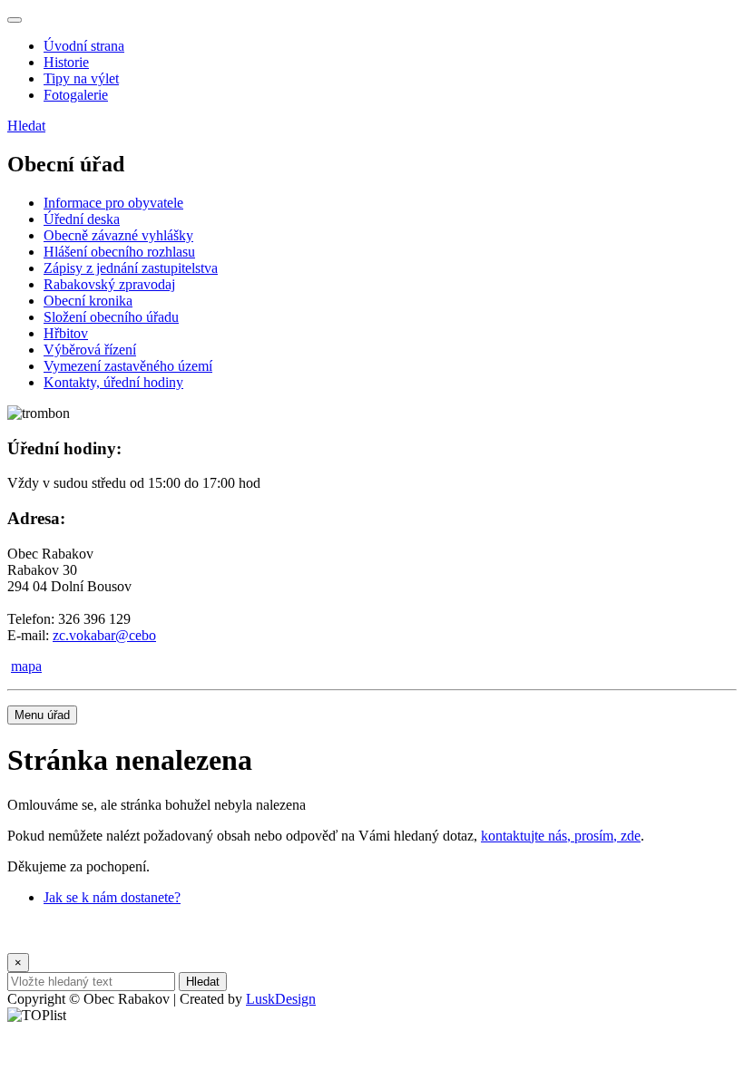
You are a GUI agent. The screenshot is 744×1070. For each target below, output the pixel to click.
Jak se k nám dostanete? (112, 897)
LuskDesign (281, 999)
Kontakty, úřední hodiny (113, 382)
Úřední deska (82, 219)
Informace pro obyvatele (113, 202)
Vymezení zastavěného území (128, 366)
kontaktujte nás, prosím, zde (561, 835)
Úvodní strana (84, 46)
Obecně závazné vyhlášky (118, 235)
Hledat (26, 125)
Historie (66, 62)
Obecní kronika (88, 300)
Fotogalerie (76, 94)
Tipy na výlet (81, 78)
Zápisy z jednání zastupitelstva (131, 268)
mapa (26, 666)
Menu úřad (42, 715)
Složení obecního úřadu (111, 317)
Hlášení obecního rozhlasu (119, 251)
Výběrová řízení (90, 349)
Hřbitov (66, 333)
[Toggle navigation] (14, 20)
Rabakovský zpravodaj (109, 284)
